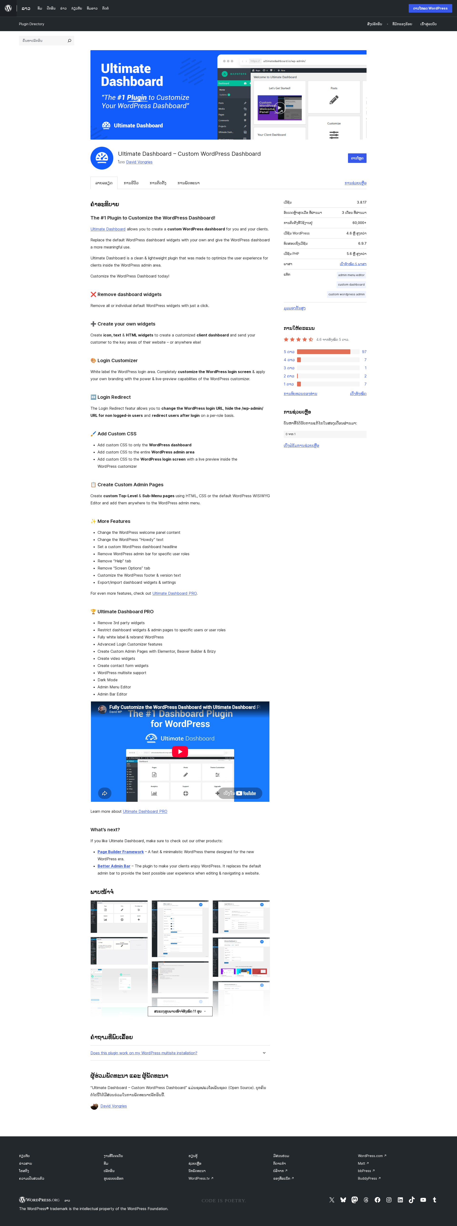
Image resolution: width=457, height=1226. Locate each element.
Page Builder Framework (121, 851)
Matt (363, 1163)
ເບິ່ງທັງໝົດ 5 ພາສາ (353, 264)
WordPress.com (372, 1156)
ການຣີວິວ (131, 182)
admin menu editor (351, 275)
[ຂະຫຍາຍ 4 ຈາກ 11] (141, 1013)
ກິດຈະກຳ (279, 1163)
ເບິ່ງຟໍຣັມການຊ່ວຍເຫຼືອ (301, 445)
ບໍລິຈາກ (280, 1171)
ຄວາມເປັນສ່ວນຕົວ (31, 1178)
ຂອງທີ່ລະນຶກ (283, 1178)
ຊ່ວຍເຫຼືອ (195, 1163)
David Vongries (139, 162)
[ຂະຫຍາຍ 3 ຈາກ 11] (141, 975)
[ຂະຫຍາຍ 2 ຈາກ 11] (141, 943)
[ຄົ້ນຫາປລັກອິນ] (69, 40)
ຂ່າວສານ (25, 1163)
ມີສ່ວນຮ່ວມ (281, 1156)
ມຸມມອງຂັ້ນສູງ (295, 308)
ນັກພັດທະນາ (197, 1171)
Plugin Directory (31, 24)
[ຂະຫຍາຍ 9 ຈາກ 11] (263, 943)
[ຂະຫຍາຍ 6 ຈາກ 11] (202, 967)
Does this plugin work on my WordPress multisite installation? (143, 1053)
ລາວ (67, 1200)
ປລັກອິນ (109, 1171)
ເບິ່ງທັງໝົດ (358, 393)
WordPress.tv (201, 1178)
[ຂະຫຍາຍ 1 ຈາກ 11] (141, 906)
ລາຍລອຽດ (104, 182)
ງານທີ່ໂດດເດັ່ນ (113, 1156)
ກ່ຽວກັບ (24, 1156)
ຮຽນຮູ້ (193, 1156)
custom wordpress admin (346, 294)
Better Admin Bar (114, 866)
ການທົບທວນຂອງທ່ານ (300, 393)
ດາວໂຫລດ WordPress (430, 8)
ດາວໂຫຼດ (357, 158)
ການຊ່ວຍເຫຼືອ (356, 182)
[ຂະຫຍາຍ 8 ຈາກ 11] (263, 906)
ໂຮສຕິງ (24, 1171)
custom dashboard (351, 284)
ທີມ (106, 1163)
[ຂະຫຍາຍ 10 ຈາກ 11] (263, 987)
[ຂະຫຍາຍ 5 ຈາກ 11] (202, 906)
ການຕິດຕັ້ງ (158, 182)
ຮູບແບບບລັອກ (113, 1178)
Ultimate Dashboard (108, 229)
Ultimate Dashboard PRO (174, 593)
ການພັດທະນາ (189, 182)
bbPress (366, 1171)
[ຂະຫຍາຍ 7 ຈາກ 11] (202, 1003)
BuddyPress (369, 1178)
